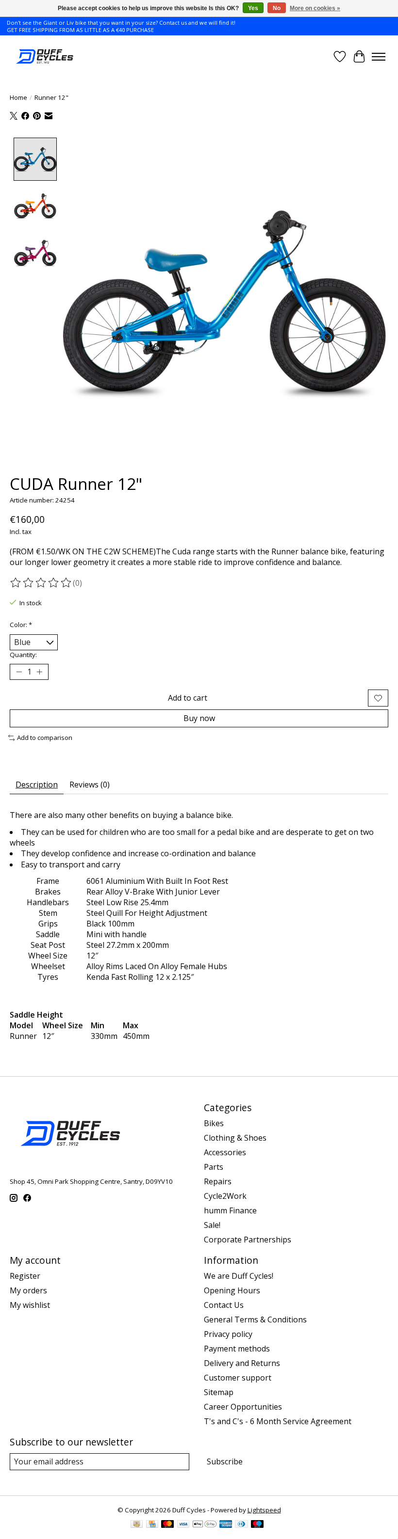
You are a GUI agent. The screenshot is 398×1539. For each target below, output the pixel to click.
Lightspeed (264, 1510)
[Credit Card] (152, 1525)
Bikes (214, 1123)
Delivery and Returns (242, 1363)
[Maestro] (257, 1525)
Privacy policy (228, 1334)
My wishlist (30, 1305)
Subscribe (225, 1461)
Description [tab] (37, 784)
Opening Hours (232, 1290)
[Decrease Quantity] (19, 672)
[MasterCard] (167, 1525)
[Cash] (137, 1525)
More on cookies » (315, 8)
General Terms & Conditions (255, 1319)
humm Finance (230, 1210)
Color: (21, 624)
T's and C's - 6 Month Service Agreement (277, 1421)
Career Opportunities (243, 1406)
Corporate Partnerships (247, 1239)
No (277, 8)
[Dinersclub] (241, 1525)
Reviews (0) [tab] (89, 784)
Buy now (199, 718)
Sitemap (218, 1392)
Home (18, 97)
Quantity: (23, 654)
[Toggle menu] (378, 56)
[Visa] (183, 1525)
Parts (213, 1167)
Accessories (225, 1152)
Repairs (218, 1181)
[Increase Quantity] (39, 672)
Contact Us (224, 1305)
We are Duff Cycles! (238, 1276)
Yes (253, 8)
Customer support (237, 1377)
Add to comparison (44, 737)
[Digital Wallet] (204, 1525)
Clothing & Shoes (235, 1137)
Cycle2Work (225, 1196)
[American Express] (225, 1525)
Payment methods (237, 1348)
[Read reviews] (41, 583)
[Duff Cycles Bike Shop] (44, 56)
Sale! (212, 1225)
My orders (28, 1290)
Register (25, 1276)
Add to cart (187, 697)
